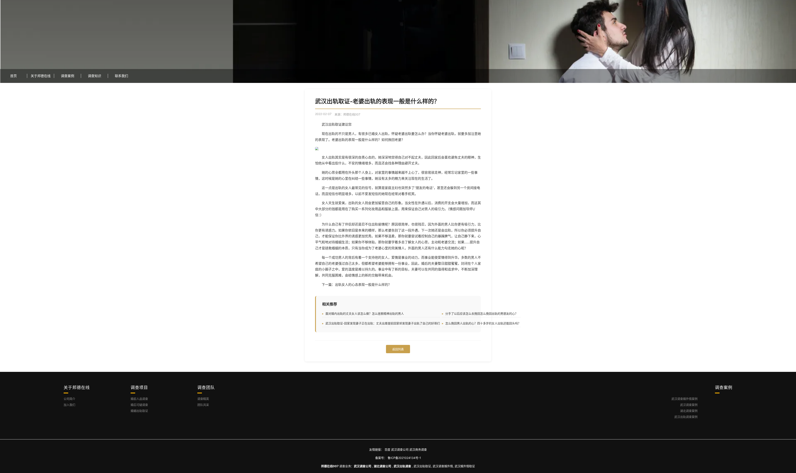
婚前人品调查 (139, 398)
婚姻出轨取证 (139, 410)
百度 (387, 449)
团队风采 (203, 404)
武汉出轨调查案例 (686, 416)
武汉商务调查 (418, 449)
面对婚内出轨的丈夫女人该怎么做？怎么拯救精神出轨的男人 (364, 313)
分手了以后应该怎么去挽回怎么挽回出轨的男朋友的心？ (481, 313)
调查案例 (723, 387)
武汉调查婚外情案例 (684, 398)
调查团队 (206, 387)
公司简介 (69, 398)
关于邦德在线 (77, 387)
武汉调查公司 (400, 449)
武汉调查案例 (689, 404)
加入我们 (69, 404)
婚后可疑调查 (139, 404)
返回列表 (398, 349)
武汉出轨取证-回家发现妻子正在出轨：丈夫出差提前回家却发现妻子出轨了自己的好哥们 (382, 323)
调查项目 (139, 387)
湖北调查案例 (689, 410)
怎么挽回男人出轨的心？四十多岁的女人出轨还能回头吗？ (483, 323)
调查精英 (203, 398)
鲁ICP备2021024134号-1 (404, 458)
